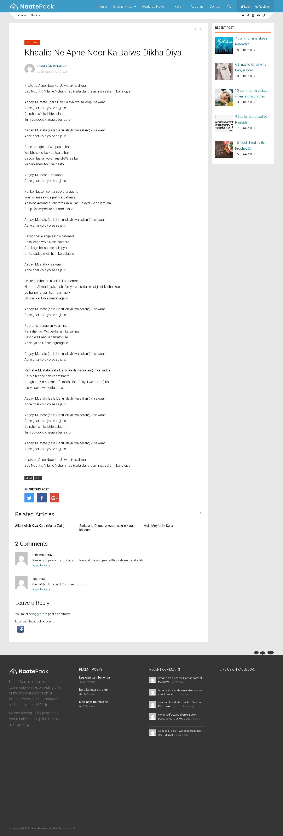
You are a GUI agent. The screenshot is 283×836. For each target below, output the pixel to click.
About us (197, 6)
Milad (29, 478)
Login (247, 6)
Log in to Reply (41, 565)
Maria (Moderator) (51, 65)
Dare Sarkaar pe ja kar (93, 689)
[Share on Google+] (54, 497)
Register (264, 6)
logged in (38, 614)
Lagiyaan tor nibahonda (94, 677)
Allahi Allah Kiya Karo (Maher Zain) (39, 526)
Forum (179, 6)
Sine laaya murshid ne (93, 702)
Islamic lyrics (122, 6)
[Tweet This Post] (29, 497)
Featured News (153, 6)
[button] (20, 631)
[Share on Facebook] (42, 497)
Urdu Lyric (32, 42)
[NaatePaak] (31, 9)
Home (102, 6)
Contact (215, 6)
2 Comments (44, 71)
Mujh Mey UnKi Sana (158, 526)
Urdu (37, 478)
